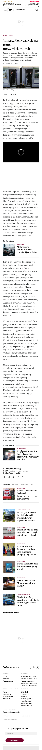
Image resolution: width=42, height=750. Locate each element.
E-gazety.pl (25, 694)
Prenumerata (8, 696)
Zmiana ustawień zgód (29, 679)
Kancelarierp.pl (26, 701)
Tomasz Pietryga (9, 94)
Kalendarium (25, 716)
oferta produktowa (10, 719)
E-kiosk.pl (24, 692)
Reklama (6, 692)
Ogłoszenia (7, 694)
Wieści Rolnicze (26, 703)
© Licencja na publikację (12, 469)
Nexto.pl (24, 696)
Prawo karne (21, 244)
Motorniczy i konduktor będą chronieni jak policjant (27, 250)
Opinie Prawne (8, 35)
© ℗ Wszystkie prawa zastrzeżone (15, 471)
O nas (5, 676)
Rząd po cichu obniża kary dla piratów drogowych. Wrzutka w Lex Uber (28, 455)
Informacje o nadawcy (29, 683)
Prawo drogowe (21, 449)
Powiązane (6, 484)
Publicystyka (20, 10)
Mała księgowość (27, 699)
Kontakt (6, 679)
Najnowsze (24, 484)
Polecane (15, 484)
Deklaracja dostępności (29, 685)
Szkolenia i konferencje (11, 712)
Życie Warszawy (26, 705)
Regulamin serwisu (27, 681)
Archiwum (6, 699)
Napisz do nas (8, 681)
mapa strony (7, 716)
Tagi (31, 484)
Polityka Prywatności (28, 676)
